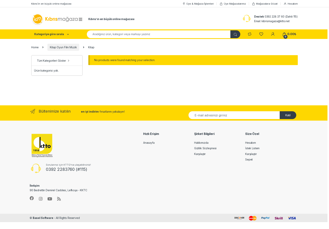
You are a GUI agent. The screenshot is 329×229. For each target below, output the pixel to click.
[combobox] (159, 34)
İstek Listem (252, 148)
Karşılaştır (200, 154)
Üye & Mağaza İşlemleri (200, 3)
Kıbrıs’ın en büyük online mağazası (51, 3)
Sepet (249, 159)
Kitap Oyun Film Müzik (63, 47)
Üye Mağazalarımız (235, 3)
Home (34, 47)
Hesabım (293, 3)
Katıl (288, 115)
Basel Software (43, 217)
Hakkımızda (201, 142)
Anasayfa (149, 142)
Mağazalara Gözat (267, 3)
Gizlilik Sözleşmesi (205, 148)
